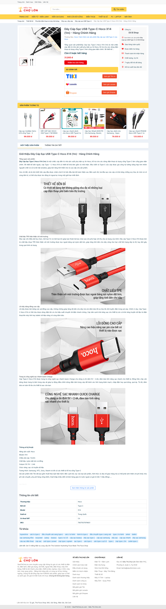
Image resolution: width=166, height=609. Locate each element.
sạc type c (78, 541)
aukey (46, 538)
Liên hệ (45, 2)
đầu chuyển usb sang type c (52, 534)
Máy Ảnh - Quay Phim (103, 581)
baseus (53, 538)
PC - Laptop (116, 17)
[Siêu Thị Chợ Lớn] (29, 559)
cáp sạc (38, 541)
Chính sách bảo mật (80, 565)
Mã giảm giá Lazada (80, 590)
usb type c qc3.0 (100, 541)
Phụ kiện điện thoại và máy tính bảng (47, 21)
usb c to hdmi (70, 534)
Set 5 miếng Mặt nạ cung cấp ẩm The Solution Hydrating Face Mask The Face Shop (57, 546)
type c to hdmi (118, 534)
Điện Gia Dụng (58, 17)
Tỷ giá (32, 603)
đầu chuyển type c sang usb (100, 534)
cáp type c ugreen (65, 541)
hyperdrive (24, 534)
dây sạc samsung (139, 538)
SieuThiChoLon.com (79, 607)
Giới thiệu (38, 2)
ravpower (38, 538)
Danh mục (29, 2)
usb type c (88, 541)
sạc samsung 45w (26, 538)
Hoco (76, 37)
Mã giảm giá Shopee (80, 593)
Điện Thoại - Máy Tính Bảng (105, 571)
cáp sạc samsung (103, 538)
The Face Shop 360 (42, 603)
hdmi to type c (82, 534)
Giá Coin (68, 603)
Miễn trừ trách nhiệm (80, 571)
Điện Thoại (90, 17)
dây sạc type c (89, 538)
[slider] (23, 62)
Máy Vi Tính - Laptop (102, 577)
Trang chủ (21, 2)
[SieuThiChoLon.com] (28, 9)
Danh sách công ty (80, 581)
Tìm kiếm (120, 9)
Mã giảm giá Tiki (79, 587)
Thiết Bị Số (103, 17)
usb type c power (49, 541)
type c (111, 541)
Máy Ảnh (128, 17)
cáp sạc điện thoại (27, 541)
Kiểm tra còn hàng (76, 62)
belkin (134, 534)
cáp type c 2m (121, 541)
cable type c (133, 541)
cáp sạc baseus (76, 538)
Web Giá (61, 603)
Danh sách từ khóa (80, 584)
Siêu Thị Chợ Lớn (94, 607)
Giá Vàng (54, 603)
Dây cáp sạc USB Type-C (83, 21)
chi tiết (53, 145)
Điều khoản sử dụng (80, 568)
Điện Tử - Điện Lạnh (40, 17)
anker (128, 534)
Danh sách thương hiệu (81, 577)
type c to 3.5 (63, 538)
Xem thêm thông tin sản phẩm (83, 488)
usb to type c (35, 534)
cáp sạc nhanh (125, 538)
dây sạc (115, 538)
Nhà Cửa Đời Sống (75, 17)
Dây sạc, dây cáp (67, 21)
